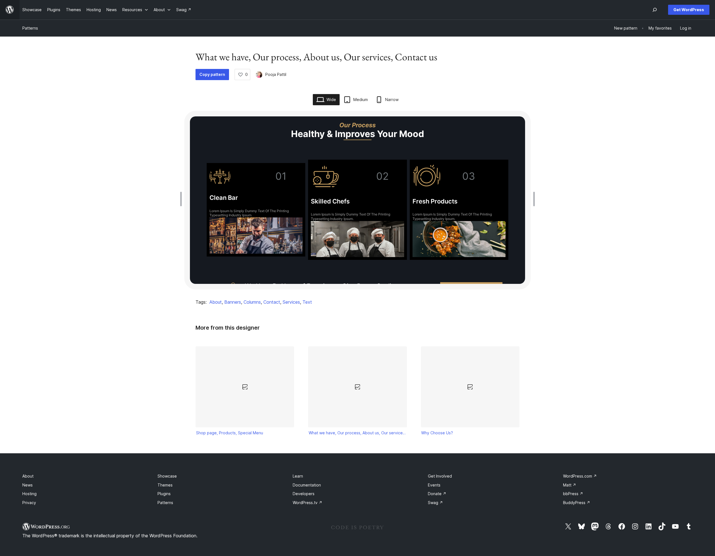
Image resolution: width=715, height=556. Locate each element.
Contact (271, 302)
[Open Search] (654, 10)
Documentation (307, 485)
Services (291, 302)
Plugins (164, 493)
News (27, 485)
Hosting (29, 493)
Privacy (29, 502)
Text (307, 302)
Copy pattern (212, 74)
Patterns (30, 28)
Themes (165, 485)
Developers (303, 493)
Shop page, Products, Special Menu (229, 432)
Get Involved (440, 476)
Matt (569, 485)
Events (434, 485)
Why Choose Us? (437, 432)
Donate (437, 493)
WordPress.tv (307, 502)
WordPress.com (580, 476)
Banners (232, 302)
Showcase (167, 476)
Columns (252, 302)
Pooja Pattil (275, 74)
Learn (298, 476)
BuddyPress (576, 502)
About (215, 302)
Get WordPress (688, 9)
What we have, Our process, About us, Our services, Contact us (357, 432)
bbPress (573, 493)
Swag (435, 502)
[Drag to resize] (182, 199)
